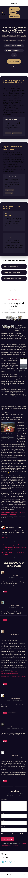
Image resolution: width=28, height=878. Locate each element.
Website (3, 827)
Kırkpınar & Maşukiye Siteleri (14, 50)
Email (3, 820)
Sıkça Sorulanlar (14, 16)
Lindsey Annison (15, 310)
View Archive (5, 537)
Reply (4, 591)
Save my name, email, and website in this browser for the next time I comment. (14, 834)
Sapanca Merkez (14, 9)
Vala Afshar (13, 514)
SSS (14, 55)
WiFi (11, 522)
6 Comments (22, 312)
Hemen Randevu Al (14, 61)
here (8, 518)
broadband (11, 299)
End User (18, 299)
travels (7, 522)
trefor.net (14, 3)
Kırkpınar (12, 12)
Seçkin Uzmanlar (13, 67)
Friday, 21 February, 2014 (10, 312)
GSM (4, 522)
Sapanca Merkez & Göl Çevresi (14, 45)
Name (3, 813)
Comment (3, 799)
